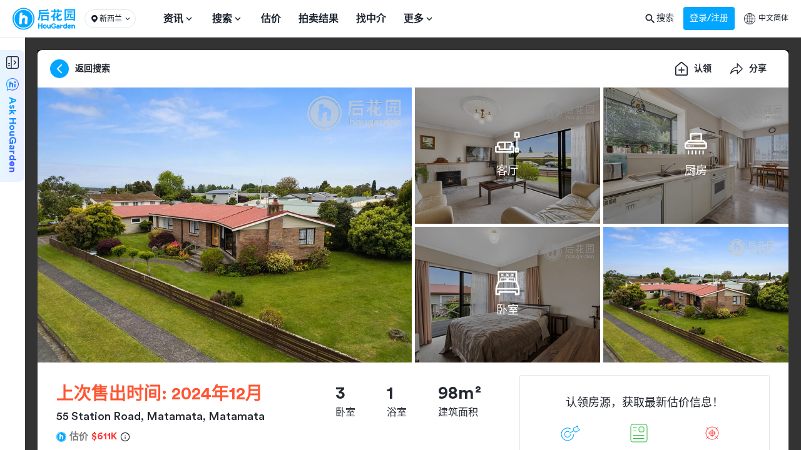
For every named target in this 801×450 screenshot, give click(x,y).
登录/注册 (709, 18)
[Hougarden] (44, 18)
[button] (110, 18)
